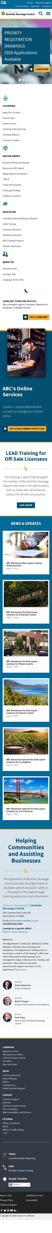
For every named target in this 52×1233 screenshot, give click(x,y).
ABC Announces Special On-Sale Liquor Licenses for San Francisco (25, 810)
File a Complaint (39, 317)
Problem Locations (12, 195)
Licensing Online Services (14, 129)
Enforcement (11, 156)
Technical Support (11, 1099)
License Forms (9, 123)
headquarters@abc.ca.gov (26, 920)
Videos (6, 1081)
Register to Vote (10, 1051)
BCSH (5, 1126)
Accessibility (31, 1200)
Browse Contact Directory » (16, 931)
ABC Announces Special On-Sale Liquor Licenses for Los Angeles (25, 760)
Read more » (21, 969)
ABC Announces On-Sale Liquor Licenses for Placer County (21, 662)
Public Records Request (14, 1088)
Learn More (42, 69)
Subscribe (35, 6)
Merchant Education (12, 235)
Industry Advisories (12, 246)
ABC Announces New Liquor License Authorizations (24, 564)
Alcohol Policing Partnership (16, 162)
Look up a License (11, 140)
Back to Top (5, 1195)
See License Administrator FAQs (27, 428)
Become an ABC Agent (13, 168)
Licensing (9, 105)
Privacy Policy (6, 1200)
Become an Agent (43, 3)
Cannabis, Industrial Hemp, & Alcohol (20, 218)
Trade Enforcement (12, 184)
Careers (30, 3)
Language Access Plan (13, 279)
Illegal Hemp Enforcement (15, 173)
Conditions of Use (34, 1195)
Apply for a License (11, 112)
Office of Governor (11, 1123)
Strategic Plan (9, 274)
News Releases (10, 1078)
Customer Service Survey (14, 1105)
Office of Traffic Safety (13, 1129)
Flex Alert (7, 1061)
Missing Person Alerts (13, 1054)
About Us (8, 262)
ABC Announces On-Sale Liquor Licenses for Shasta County (21, 711)
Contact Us (46, 6)
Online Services (22, 6)
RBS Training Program (13, 240)
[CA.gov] (3, 2)
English (16, 1184)
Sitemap (6, 1102)
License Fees (9, 117)
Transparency (9, 1085)
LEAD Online (25, 505)
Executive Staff (10, 268)
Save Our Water (10, 1064)
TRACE (6, 179)
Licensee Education (12, 229)
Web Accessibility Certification (17, 1112)
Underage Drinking (11, 190)
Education (9, 211)
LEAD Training (9, 223)
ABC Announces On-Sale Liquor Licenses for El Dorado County (21, 613)
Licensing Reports (11, 134)
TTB (5, 1133)
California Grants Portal (14, 1057)
